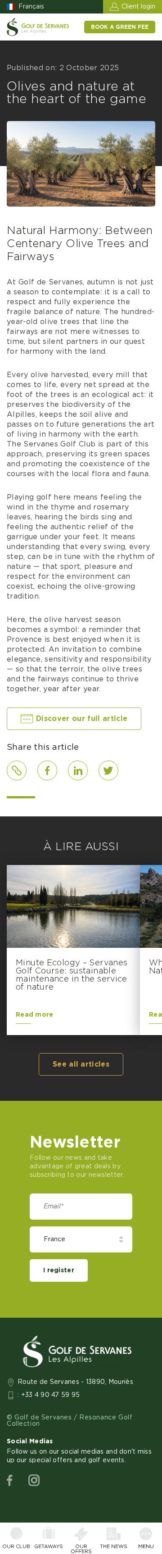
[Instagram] (34, 1480)
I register (58, 1270)
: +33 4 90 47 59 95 (49, 1395)
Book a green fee (119, 27)
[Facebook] (10, 1480)
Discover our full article (81, 718)
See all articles (81, 1064)
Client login (138, 7)
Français (31, 7)
